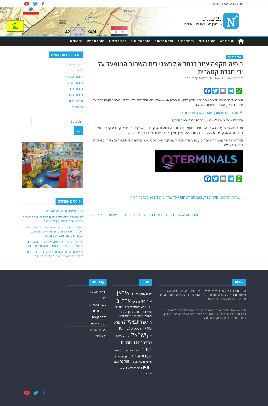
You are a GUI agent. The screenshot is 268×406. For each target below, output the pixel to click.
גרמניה (136, 307)
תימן (142, 372)
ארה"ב (123, 300)
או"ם (149, 294)
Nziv (217, 78)
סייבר (126, 350)
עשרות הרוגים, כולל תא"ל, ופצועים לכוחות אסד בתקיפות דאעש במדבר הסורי (188, 197)
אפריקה (136, 302)
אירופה (146, 301)
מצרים (126, 342)
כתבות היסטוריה (140, 41)
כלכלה (147, 342)
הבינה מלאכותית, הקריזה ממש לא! (64, 211)
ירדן (149, 336)
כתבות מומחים (95, 41)
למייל (206, 318)
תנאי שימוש (227, 41)
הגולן (149, 312)
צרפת (142, 361)
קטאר (195, 78)
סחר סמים (134, 350)
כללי (80, 70)
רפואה (136, 368)
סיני (117, 350)
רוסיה (187, 78)
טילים (136, 328)
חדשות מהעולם (164, 41)
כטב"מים (119, 336)
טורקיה (146, 328)
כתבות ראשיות (206, 41)
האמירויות (119, 307)
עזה (137, 356)
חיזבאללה (133, 322)
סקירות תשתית (117, 41)
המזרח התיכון (137, 311)
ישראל (138, 335)
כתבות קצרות (186, 41)
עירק (129, 356)
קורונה (124, 361)
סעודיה (146, 356)
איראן (123, 293)
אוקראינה (204, 78)
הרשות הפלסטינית (131, 316)
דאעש (128, 307)
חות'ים (147, 322)
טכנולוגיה (125, 328)
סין (122, 349)
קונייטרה (134, 361)
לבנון (137, 342)
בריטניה (146, 307)
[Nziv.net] (241, 41)
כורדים (127, 336)
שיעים (129, 368)
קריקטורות (76, 41)
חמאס (118, 322)
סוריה (146, 349)
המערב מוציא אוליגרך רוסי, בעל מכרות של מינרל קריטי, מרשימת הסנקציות (145, 214)
